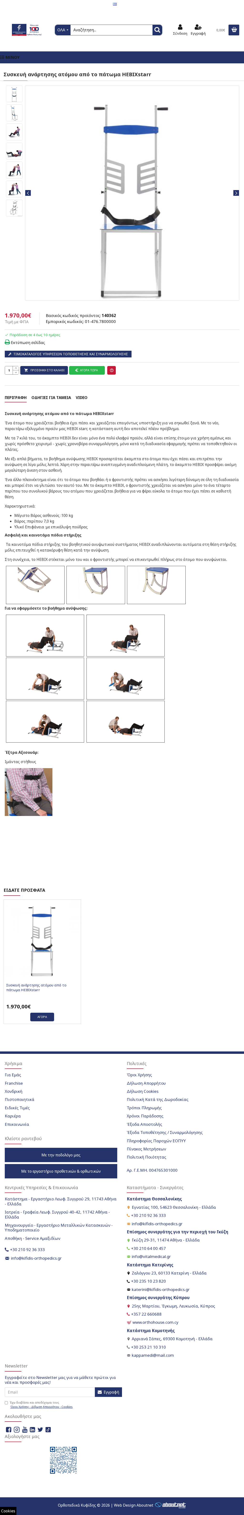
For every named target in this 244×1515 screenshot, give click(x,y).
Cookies (8, 1511)
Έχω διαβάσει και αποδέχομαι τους (41, 1404)
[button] (28, 193)
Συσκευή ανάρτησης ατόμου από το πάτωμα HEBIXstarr (36, 987)
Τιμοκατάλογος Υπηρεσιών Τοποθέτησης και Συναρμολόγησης (70, 354)
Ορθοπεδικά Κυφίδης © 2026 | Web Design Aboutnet (105, 1505)
